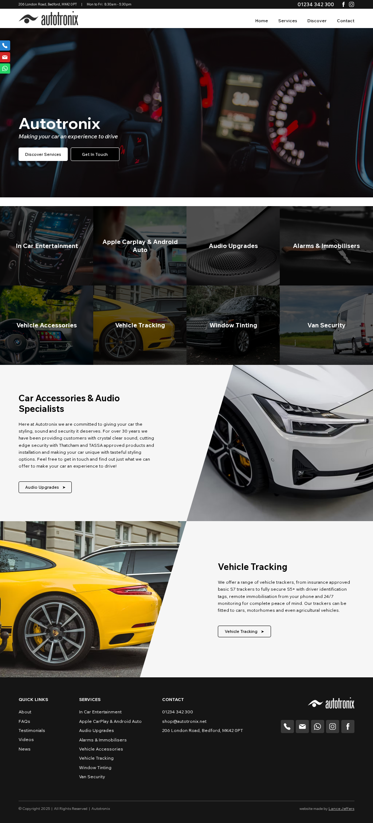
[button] (317, 21)
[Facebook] (343, 4)
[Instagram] (351, 4)
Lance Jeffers (341, 808)
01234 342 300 (316, 4)
